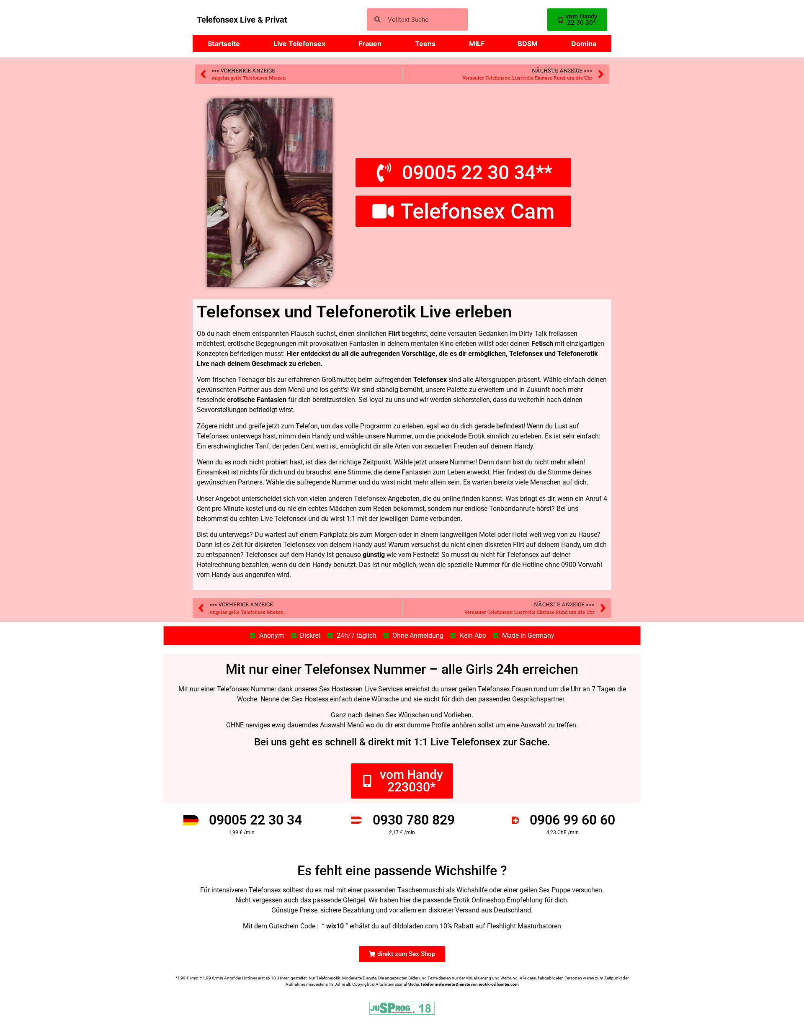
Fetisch (542, 344)
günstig (374, 555)
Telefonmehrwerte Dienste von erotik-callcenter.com (469, 984)
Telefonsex (430, 380)
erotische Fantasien (256, 400)
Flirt (394, 334)
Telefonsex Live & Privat (242, 20)
